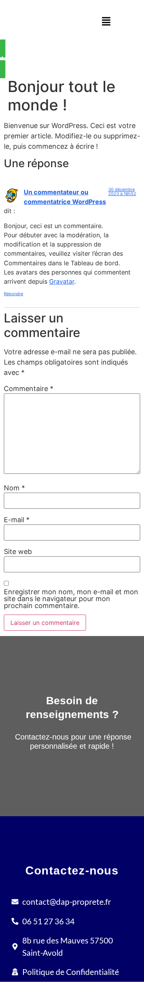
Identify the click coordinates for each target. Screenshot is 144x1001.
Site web (18, 551)
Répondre (13, 293)
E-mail (17, 519)
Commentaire (28, 388)
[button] (106, 21)
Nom (14, 488)
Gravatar (61, 281)
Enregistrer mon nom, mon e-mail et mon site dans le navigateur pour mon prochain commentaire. (71, 598)
